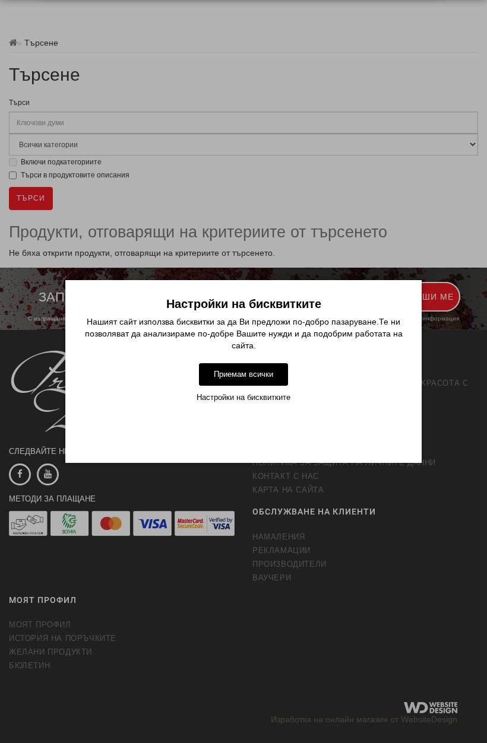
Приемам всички (243, 374)
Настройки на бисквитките (243, 397)
